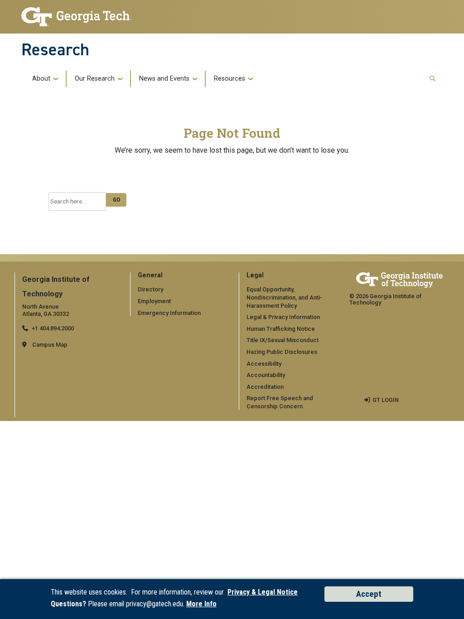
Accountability (265, 375)
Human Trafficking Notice (280, 328)
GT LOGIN (385, 400)
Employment (154, 301)
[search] (432, 79)
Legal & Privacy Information (283, 317)
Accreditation (265, 386)
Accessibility (263, 363)
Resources (229, 78)
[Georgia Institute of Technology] (76, 14)
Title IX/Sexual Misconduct (282, 340)
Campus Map (50, 344)
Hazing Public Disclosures (281, 351)
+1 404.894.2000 (53, 328)
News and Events (164, 78)
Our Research (95, 78)
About (41, 78)
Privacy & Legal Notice (262, 592)
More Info (201, 604)
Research (55, 49)
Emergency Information (169, 313)
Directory (150, 289)
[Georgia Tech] (399, 279)
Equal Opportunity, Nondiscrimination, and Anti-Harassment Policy (284, 297)
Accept (369, 594)
